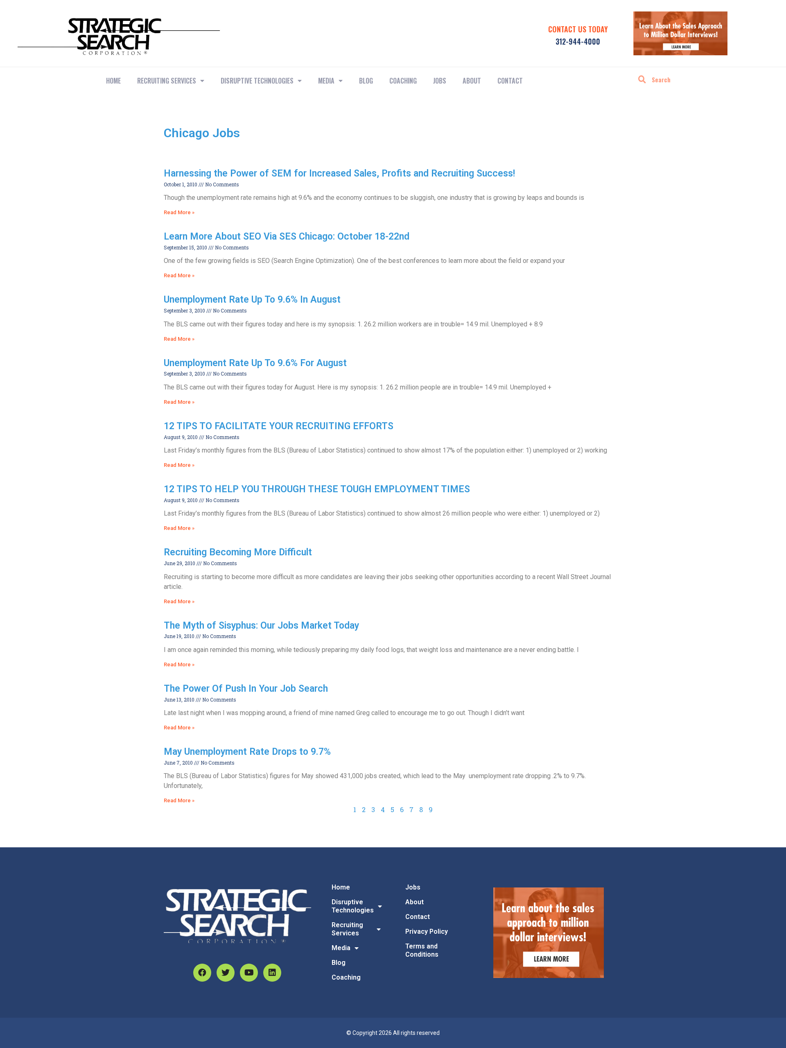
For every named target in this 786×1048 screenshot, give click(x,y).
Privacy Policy (426, 931)
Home (113, 81)
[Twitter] (226, 973)
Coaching (403, 81)
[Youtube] (249, 973)
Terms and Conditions (421, 950)
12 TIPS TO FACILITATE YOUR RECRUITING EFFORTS (278, 426)
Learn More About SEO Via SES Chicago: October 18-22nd (286, 236)
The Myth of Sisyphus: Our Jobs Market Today (261, 625)
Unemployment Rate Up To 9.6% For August (255, 363)
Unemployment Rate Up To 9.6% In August (252, 299)
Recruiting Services (347, 929)
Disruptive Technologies (257, 81)
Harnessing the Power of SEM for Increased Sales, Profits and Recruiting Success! (339, 173)
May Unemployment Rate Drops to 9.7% (247, 751)
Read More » (179, 212)
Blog (366, 81)
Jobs (439, 81)
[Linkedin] (272, 973)
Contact (510, 81)
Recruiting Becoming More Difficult (238, 552)
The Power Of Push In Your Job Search (246, 688)
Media (326, 81)
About (472, 81)
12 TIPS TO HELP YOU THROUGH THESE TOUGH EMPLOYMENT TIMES (317, 489)
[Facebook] (202, 973)
